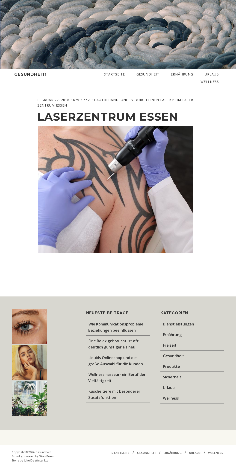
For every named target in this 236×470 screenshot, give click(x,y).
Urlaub (212, 74)
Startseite (114, 74)
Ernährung (182, 74)
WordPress (46, 456)
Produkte (171, 366)
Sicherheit (172, 377)
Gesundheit (147, 74)
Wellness (210, 81)
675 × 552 (82, 100)
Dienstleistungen (178, 324)
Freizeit (170, 345)
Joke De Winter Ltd (36, 460)
